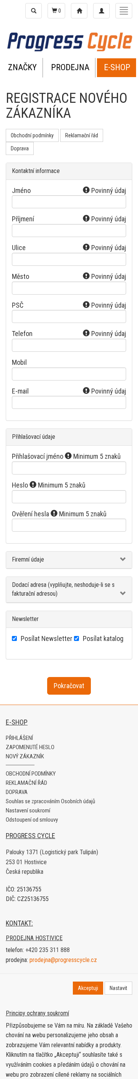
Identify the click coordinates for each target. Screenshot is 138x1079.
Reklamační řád (81, 135)
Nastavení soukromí (28, 810)
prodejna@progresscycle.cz (63, 960)
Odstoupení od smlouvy (32, 819)
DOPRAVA (17, 792)
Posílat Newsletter (46, 638)
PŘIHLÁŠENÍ (19, 738)
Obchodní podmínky (32, 135)
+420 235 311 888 (47, 950)
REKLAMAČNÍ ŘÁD (26, 782)
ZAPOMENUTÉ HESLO (30, 747)
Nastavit (118, 988)
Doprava (20, 148)
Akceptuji (88, 988)
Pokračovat (69, 686)
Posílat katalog (103, 638)
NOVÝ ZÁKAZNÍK (25, 756)
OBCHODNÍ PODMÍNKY (31, 773)
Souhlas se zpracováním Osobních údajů (50, 801)
